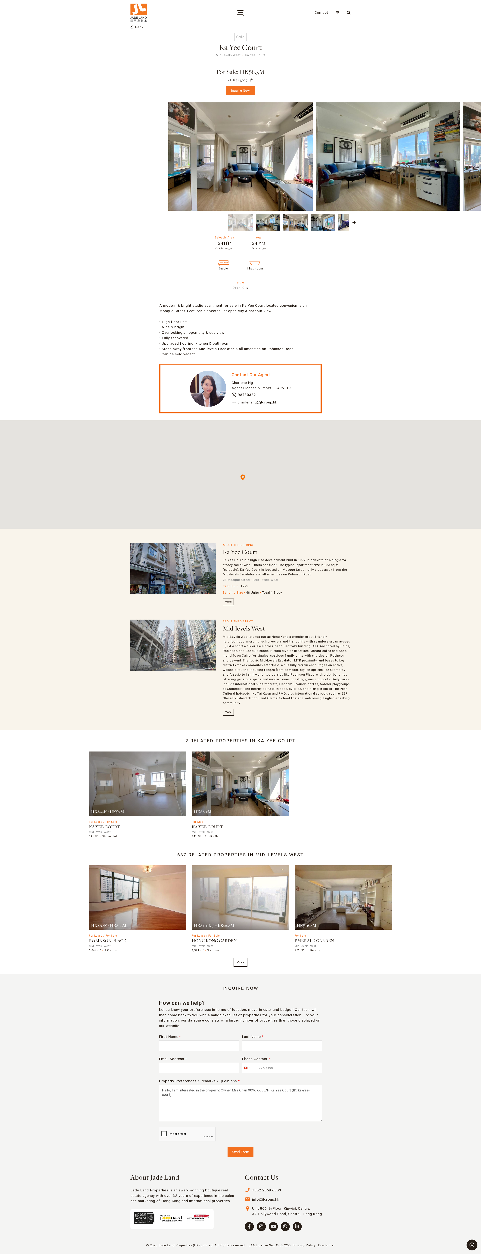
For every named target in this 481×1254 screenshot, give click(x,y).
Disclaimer (326, 1245)
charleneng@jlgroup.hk (257, 402)
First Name (170, 1037)
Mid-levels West (244, 629)
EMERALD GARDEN (314, 941)
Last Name (253, 1037)
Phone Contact (256, 1059)
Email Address (173, 1059)
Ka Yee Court (240, 552)
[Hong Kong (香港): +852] (246, 1068)
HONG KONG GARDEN (214, 941)
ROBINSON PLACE (107, 941)
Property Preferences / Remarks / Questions (199, 1081)
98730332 (247, 395)
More (228, 601)
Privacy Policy (304, 1245)
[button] (127, 222)
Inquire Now (240, 90)
